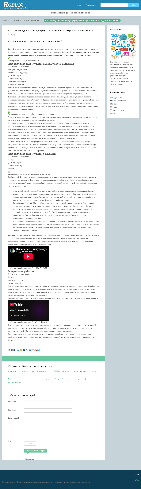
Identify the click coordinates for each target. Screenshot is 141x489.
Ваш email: (12, 410)
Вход (79, 5)
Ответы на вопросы (118, 101)
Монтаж (113, 104)
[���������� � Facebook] (15, 349)
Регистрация (91, 5)
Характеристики (117, 110)
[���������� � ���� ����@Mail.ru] (24, 349)
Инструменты (116, 98)
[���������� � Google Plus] (35, 349)
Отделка (113, 107)
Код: (9, 441)
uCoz (137, 480)
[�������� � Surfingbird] (38, 349)
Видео (112, 113)
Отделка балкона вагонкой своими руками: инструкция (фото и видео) (29, 380)
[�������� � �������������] (21, 349)
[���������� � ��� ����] (32, 349)
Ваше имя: (12, 402)
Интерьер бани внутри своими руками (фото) (71, 379)
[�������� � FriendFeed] (29, 349)
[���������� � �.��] (9, 349)
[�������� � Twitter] (18, 349)
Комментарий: (13, 418)
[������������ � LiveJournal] (26, 349)
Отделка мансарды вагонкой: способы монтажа (26, 371)
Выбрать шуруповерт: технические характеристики (74, 371)
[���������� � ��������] (12, 349)
